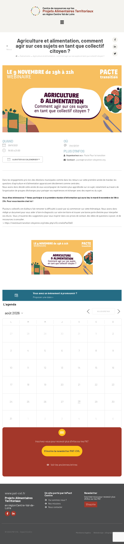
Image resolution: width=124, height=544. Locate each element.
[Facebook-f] (7, 513)
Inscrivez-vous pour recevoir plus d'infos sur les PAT (99, 497)
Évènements (25, 56)
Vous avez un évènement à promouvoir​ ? (55, 293)
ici (31, 201)
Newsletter (90, 492)
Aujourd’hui (103, 311)
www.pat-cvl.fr (15, 493)
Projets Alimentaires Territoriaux (19, 499)
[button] (62, 22)
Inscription (74, 145)
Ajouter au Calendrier (25, 159)
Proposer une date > (43, 297)
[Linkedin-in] (13, 513)
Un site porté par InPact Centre (58, 494)
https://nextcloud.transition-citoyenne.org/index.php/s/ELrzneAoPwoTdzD (39, 223)
